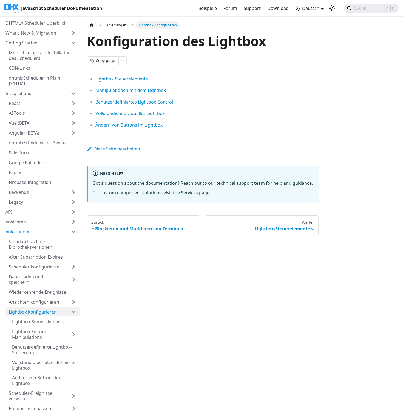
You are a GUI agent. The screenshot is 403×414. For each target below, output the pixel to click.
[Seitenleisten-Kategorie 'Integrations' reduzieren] (73, 93)
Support (252, 8)
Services (189, 193)
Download (278, 8)
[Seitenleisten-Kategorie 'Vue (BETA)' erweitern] (73, 123)
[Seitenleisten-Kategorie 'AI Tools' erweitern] (73, 113)
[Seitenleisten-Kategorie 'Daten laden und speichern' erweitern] (73, 279)
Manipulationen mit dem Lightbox (130, 90)
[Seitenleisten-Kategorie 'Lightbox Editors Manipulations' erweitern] (73, 334)
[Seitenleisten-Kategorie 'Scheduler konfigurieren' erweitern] (73, 266)
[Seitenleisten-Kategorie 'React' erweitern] (73, 103)
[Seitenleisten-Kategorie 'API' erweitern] (73, 212)
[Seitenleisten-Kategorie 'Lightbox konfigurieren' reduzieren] (73, 311)
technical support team (241, 183)
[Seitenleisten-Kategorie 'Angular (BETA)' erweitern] (73, 132)
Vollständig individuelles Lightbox (130, 113)
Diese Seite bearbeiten (116, 149)
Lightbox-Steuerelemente (121, 79)
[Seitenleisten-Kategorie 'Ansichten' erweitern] (73, 221)
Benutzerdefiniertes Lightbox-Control (134, 102)
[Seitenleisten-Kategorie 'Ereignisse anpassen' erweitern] (73, 408)
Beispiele (207, 8)
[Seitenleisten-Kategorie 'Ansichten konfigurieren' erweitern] (73, 302)
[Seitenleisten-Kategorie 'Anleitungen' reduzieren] (73, 231)
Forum (230, 8)
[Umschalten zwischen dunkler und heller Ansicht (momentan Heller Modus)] (331, 8)
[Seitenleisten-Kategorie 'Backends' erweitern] (73, 192)
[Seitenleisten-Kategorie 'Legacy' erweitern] (73, 202)
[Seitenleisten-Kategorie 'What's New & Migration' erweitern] (73, 33)
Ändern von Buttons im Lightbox (129, 125)
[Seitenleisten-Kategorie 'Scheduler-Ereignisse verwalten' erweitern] (73, 396)
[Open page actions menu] (122, 60)
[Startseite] (92, 25)
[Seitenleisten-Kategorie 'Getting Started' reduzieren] (73, 42)
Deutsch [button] (310, 8)
